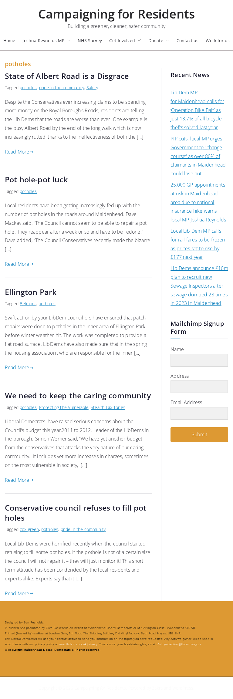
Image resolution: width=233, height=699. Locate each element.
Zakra (157, 688)
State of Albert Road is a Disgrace (67, 76)
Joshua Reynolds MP (43, 40)
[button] (67, 40)
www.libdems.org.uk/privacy (78, 644)
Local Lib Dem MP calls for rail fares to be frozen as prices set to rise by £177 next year (198, 244)
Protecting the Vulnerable (64, 407)
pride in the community (61, 87)
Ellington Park (30, 292)
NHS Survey (90, 40)
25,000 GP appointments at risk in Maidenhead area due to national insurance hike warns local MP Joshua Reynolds (198, 202)
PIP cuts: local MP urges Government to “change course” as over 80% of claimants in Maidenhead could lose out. (198, 156)
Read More (17, 151)
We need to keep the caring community (78, 395)
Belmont (28, 303)
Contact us (188, 40)
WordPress (182, 688)
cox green (29, 529)
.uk (179, 644)
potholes (28, 87)
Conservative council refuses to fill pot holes (75, 512)
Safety (92, 87)
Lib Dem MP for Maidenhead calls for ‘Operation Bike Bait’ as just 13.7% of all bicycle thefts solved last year (197, 110)
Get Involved (122, 40)
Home (9, 40)
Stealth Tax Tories (108, 407)
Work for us (218, 40)
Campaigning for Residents (116, 13)
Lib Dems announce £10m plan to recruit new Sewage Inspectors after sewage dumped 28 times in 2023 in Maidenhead (199, 285)
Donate (155, 40)
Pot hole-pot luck (36, 179)
